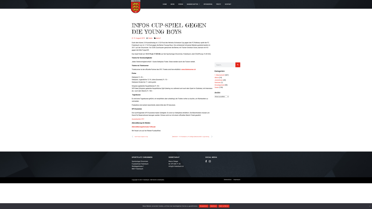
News (172, 4)
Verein (180, 4)
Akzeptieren (204, 206)
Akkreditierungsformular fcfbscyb (143, 127)
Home (165, 4)
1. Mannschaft (220, 75)
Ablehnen (213, 206)
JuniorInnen (219, 80)
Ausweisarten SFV (138, 119)
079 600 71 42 (176, 164)
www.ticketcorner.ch (188, 69)
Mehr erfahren (223, 206)
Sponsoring (208, 4)
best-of (158, 38)
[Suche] (237, 64)
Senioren (218, 82)
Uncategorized (219, 85)
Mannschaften (192, 4)
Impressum (236, 179)
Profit (218, 4)
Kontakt (228, 4)
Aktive (217, 77)
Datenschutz (228, 179)
